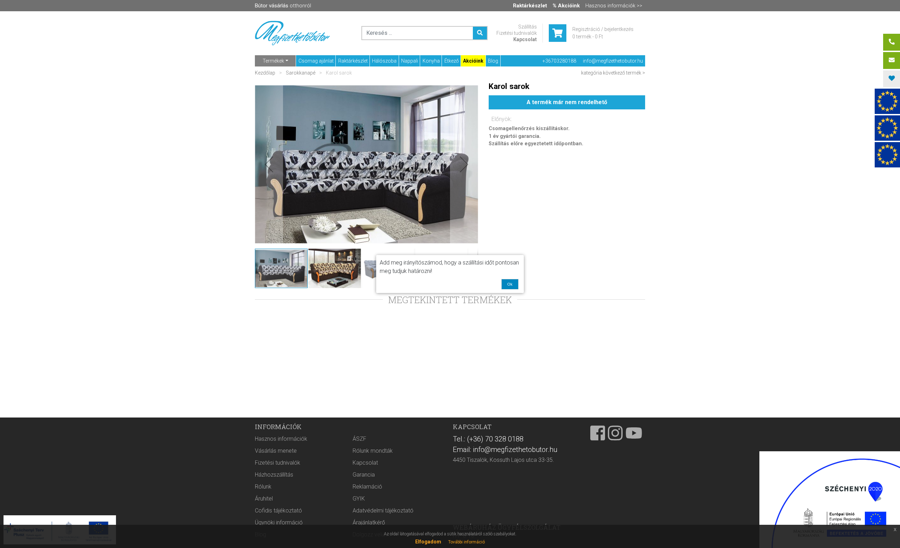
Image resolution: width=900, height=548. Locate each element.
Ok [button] (510, 284)
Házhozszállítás (274, 474)
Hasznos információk (281, 438)
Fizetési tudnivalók (516, 33)
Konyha (431, 61)
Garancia (364, 474)
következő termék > (624, 73)
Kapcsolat (525, 39)
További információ (466, 542)
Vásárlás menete (276, 450)
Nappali (409, 61)
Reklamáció (367, 486)
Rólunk (263, 486)
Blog (493, 61)
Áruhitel (264, 498)
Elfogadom (428, 541)
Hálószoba (384, 61)
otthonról (283, 5)
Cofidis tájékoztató (278, 510)
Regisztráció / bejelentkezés (603, 29)
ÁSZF (359, 438)
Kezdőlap (265, 73)
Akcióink (473, 61)
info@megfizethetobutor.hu (613, 61)
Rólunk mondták (373, 450)
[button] (269, 164)
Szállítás (527, 27)
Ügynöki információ (279, 522)
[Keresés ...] (480, 33)
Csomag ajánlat (316, 61)
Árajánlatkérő (369, 522)
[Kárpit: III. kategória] (366, 164)
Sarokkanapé (300, 73)
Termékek (273, 61)
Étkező (451, 61)
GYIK (359, 498)
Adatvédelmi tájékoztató (383, 510)
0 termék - (587, 36)
